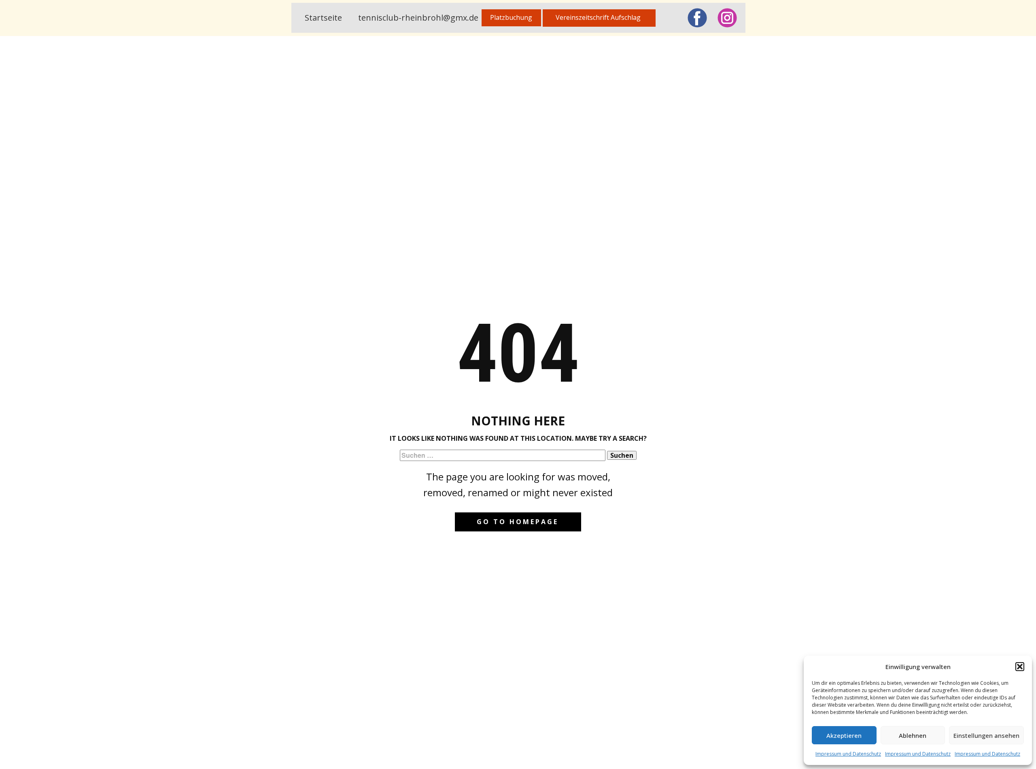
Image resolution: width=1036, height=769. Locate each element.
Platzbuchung (511, 17)
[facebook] (697, 18)
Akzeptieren (844, 735)
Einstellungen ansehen (986, 735)
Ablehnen (912, 735)
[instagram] (727, 18)
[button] (1020, 667)
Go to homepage (517, 521)
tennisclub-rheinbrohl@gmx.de (418, 17)
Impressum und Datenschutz (848, 753)
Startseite (323, 17)
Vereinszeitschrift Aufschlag (599, 17)
